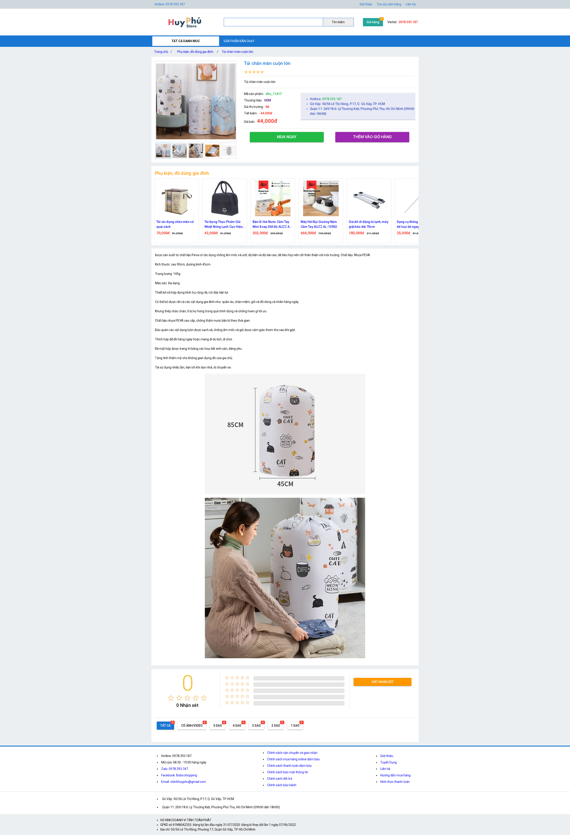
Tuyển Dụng (388, 762)
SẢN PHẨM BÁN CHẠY (239, 41)
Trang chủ (163, 51)
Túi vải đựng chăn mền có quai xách (174, 224)
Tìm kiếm (338, 22)
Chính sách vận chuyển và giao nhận (292, 753)
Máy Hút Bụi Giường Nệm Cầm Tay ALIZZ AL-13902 (317, 224)
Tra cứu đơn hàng (389, 4)
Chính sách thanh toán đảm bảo (289, 765)
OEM (267, 100)
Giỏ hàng (372, 22)
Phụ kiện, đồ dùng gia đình (195, 51)
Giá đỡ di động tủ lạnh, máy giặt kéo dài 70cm (367, 224)
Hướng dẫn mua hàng (395, 775)
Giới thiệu (366, 4)
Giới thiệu (386, 756)
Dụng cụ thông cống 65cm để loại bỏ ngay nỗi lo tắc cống (415, 224)
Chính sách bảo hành (281, 785)
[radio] (171, 698)
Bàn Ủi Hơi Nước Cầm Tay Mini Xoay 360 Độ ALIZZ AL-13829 (271, 224)
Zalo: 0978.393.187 (174, 769)
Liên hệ (410, 4)
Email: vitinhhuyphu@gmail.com (183, 782)
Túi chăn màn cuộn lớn (237, 51)
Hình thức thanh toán (395, 782)
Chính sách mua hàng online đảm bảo (293, 759)
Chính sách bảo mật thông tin (287, 772)
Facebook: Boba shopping (179, 775)
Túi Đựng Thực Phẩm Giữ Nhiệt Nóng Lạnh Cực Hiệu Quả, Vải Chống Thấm (222, 224)
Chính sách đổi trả (279, 778)
